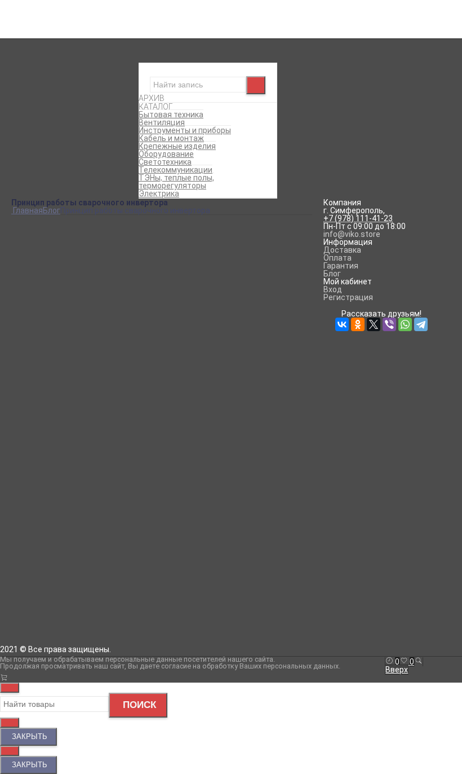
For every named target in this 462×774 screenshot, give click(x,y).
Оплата (337, 257)
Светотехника (231, 113)
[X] (49, 605)
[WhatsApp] (81, 605)
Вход (277, 4)
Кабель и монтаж (231, 90)
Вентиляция (231, 74)
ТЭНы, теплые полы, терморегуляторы (231, 129)
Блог (20, 12)
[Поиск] (418, 661)
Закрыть (28, 737)
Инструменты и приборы (231, 82)
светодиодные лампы (173, 574)
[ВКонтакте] (18, 605)
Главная (26, 4)
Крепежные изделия (231, 98)
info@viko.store (351, 234)
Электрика (231, 137)
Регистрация (292, 12)
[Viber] (65, 605)
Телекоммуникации (231, 121)
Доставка (342, 249)
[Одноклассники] (34, 605)
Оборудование (231, 106)
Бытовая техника (295, 66)
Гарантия (340, 265)
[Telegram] (97, 605)
